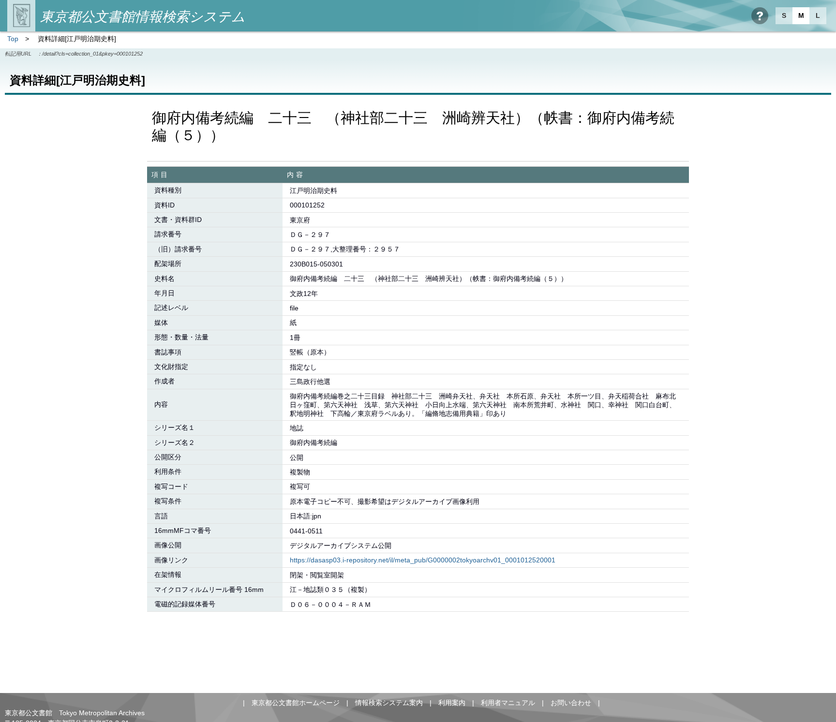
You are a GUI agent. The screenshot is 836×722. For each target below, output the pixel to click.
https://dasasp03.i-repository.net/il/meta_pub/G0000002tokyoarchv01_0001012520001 (422, 560)
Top (12, 39)
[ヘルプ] (759, 15)
